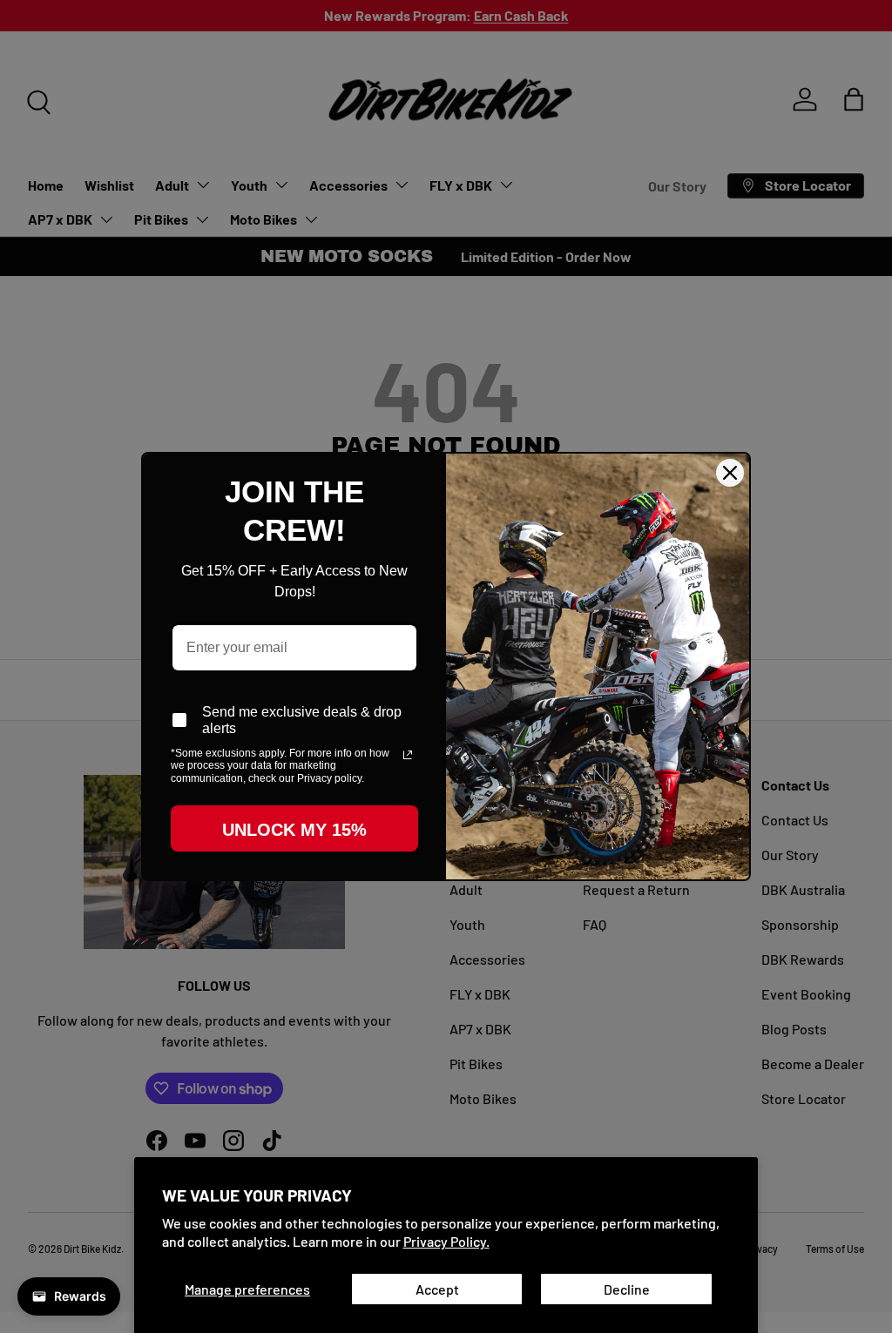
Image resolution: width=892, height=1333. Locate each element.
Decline (627, 1289)
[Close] (730, 473)
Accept (437, 1289)
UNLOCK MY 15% (294, 829)
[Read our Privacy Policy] (407, 754)
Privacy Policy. (446, 1241)
